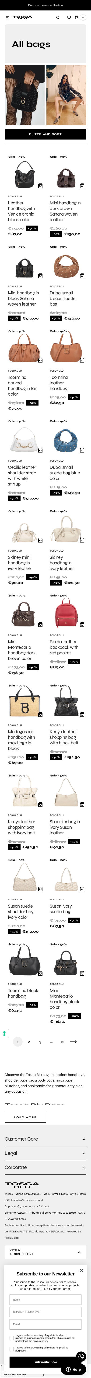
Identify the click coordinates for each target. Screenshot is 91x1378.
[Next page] (73, 1042)
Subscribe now (45, 1362)
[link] (25, 196)
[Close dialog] (81, 1270)
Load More (25, 1117)
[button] (7, 18)
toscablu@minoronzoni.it (27, 1200)
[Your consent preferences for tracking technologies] (4, 1033)
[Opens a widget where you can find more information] (73, 1370)
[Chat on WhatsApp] (81, 1356)
